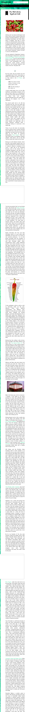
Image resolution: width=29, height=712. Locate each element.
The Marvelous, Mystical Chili (15, 13)
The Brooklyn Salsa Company (12, 486)
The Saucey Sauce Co (16, 343)
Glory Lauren (15, 135)
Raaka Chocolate (20, 207)
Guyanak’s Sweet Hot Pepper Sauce (13, 658)
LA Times (19, 77)
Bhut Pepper (8, 582)
